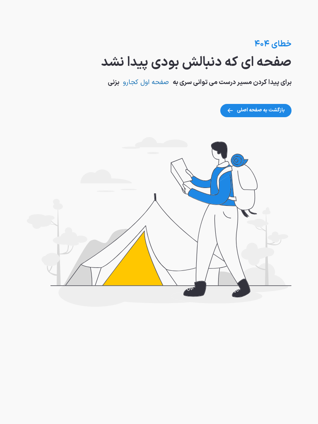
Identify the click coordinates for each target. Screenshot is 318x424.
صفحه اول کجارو (146, 82)
